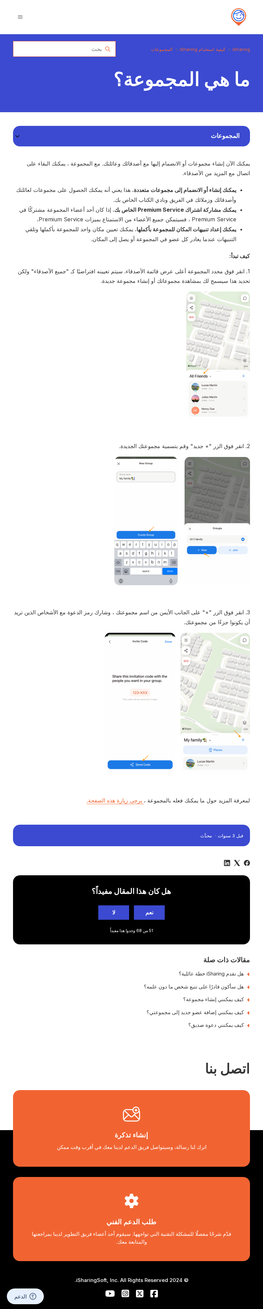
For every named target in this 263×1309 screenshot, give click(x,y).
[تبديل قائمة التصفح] (20, 17)
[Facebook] (247, 863)
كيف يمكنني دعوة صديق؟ (216, 1025)
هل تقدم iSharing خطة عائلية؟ (211, 973)
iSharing (241, 49)
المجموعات (162, 49)
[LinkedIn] (227, 863)
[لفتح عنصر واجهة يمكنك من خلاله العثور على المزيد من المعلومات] (25, 1297)
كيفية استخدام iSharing (202, 49)
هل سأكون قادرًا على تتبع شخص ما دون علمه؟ (194, 986)
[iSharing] (238, 17)
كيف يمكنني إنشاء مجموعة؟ (213, 999)
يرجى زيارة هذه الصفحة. (115, 800)
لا (113, 912)
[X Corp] (237, 863)
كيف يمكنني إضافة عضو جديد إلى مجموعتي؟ (195, 1012)
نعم (149, 912)
